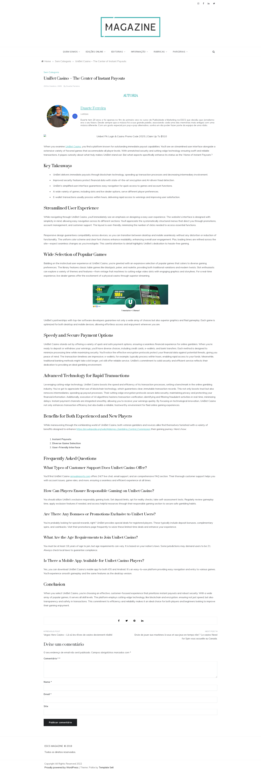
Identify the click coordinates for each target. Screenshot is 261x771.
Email (48, 694)
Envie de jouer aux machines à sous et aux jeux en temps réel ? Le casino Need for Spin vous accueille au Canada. (175, 636)
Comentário (51, 658)
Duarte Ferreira (73, 86)
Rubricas (159, 51)
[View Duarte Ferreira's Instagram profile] (74, 116)
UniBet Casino (73, 146)
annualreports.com (80, 476)
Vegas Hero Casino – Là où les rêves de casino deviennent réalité (78, 634)
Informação (138, 51)
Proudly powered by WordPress (61, 767)
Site (46, 706)
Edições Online (94, 51)
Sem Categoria (51, 72)
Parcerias (179, 51)
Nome (48, 681)
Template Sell (106, 767)
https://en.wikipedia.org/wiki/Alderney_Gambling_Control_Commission (113, 429)
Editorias (117, 51)
